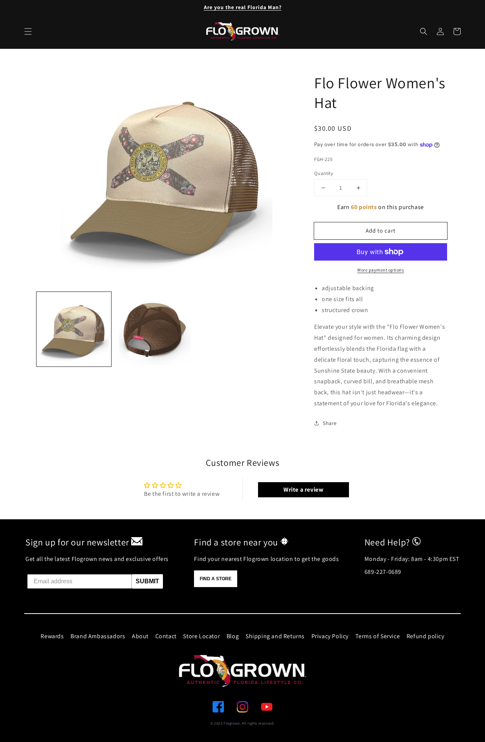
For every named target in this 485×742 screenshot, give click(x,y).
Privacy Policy (330, 636)
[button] (423, 31)
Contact (166, 636)
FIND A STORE (216, 578)
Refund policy (425, 636)
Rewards (52, 636)
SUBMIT (147, 581)
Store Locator (201, 636)
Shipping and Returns (275, 636)
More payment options (380, 270)
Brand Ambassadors (97, 636)
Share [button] (330, 423)
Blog (233, 636)
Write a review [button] (303, 490)
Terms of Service (377, 636)
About (140, 636)
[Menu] (28, 31)
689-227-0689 (383, 572)
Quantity (323, 173)
